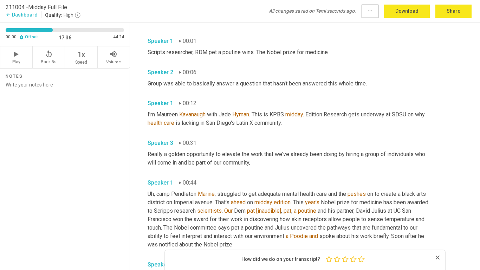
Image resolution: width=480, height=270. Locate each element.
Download (407, 11)
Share (453, 11)
